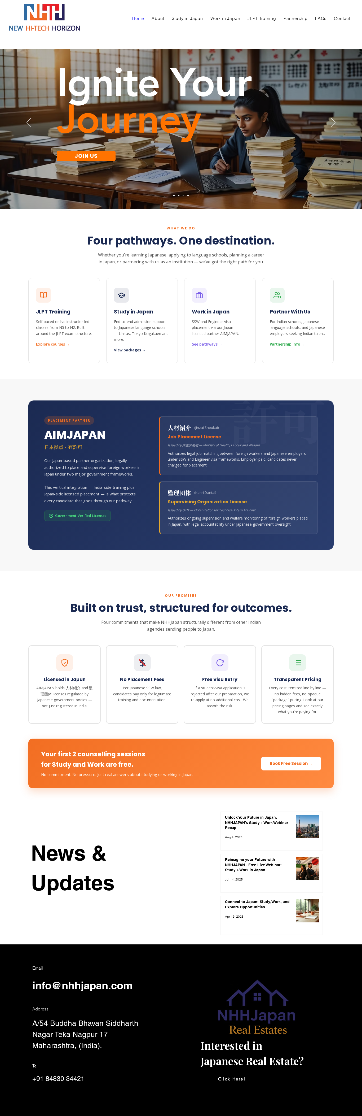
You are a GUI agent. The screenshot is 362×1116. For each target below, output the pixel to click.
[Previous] (29, 123)
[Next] (333, 123)
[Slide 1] (174, 195)
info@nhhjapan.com (82, 985)
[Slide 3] (178, 195)
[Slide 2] (183, 195)
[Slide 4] (188, 195)
